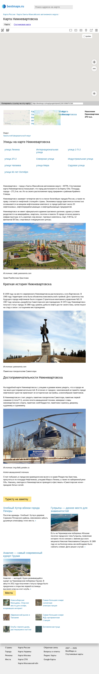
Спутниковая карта (22, 24)
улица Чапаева (13, 165)
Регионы (9, 655)
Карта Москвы (24, 655)
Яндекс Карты (50, 655)
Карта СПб (23, 659)
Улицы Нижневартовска (68, 113)
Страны (8, 647)
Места (8, 659)
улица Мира (42, 165)
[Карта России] (43, 117)
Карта (7, 24)
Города (8, 651)
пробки (88, 36)
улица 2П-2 (11, 159)
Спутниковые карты (74, 654)
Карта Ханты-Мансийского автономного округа (37, 14)
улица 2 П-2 (74, 149)
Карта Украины (24, 651)
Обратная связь (51, 647)
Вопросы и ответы (52, 651)
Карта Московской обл (28, 663)
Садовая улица (76, 165)
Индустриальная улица (80, 159)
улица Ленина (12, 149)
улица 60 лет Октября (16, 172)
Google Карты (50, 659)
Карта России (9, 14)
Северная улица (45, 159)
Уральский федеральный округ (17, 136)
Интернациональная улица (47, 151)
